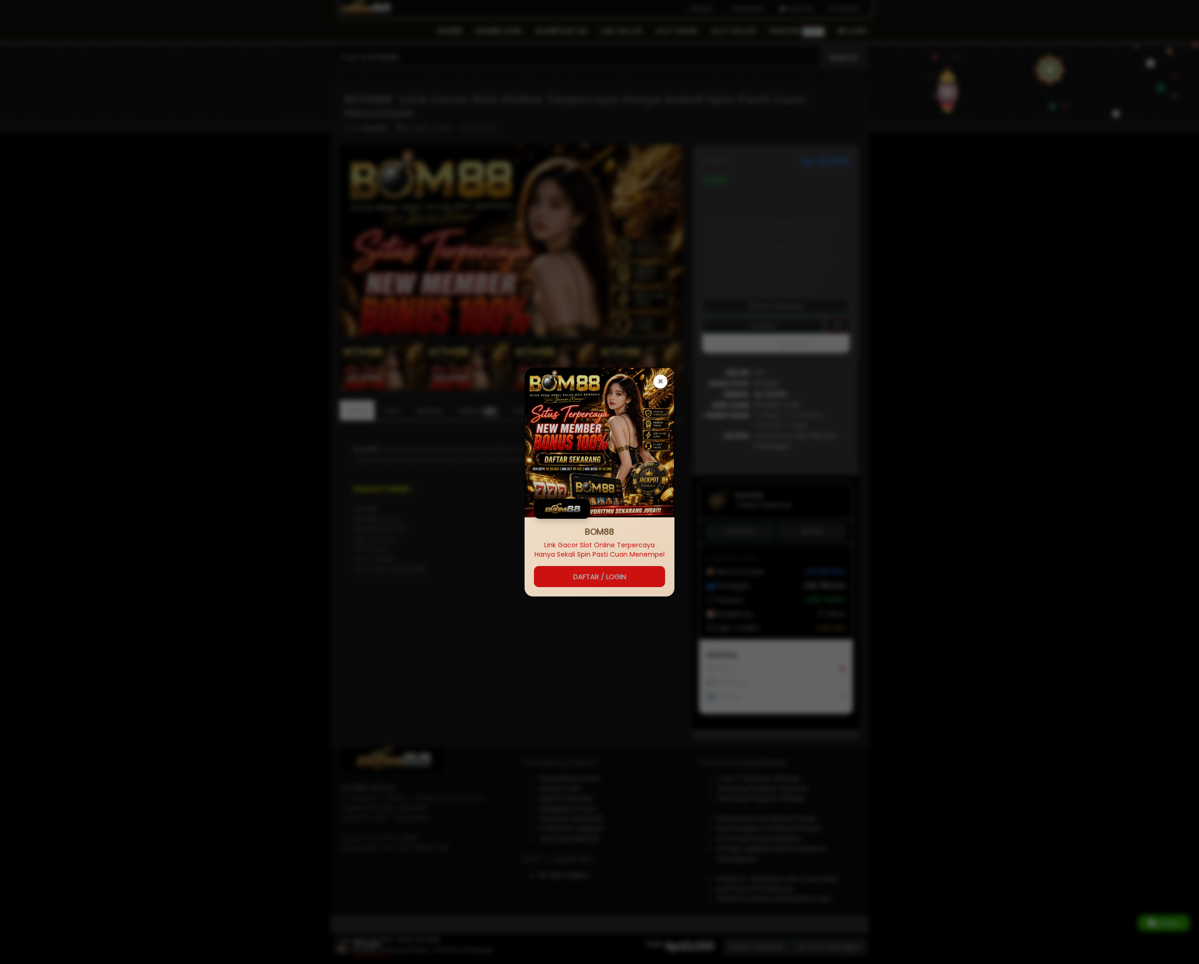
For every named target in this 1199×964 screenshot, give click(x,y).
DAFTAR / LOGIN (599, 576)
